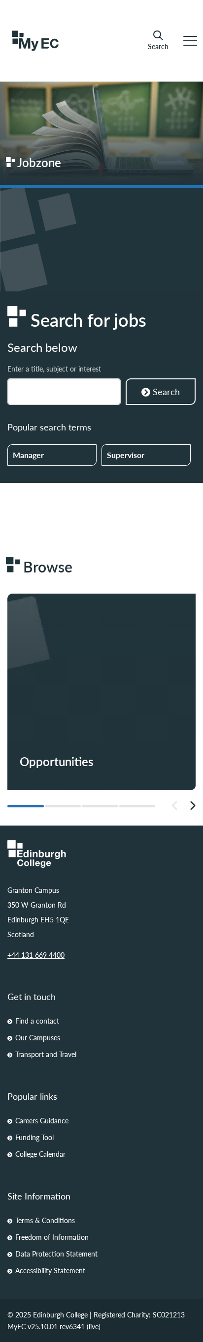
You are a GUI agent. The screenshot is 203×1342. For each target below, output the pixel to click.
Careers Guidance (41, 1120)
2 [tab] (63, 806)
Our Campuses (37, 1037)
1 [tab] (25, 806)
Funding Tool (34, 1137)
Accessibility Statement (50, 1270)
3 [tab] (100, 806)
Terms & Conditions (45, 1220)
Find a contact (37, 1021)
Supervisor (125, 454)
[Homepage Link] (101, 854)
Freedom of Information (52, 1237)
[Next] (192, 806)
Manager (28, 454)
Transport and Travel (45, 1054)
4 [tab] (137, 806)
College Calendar (40, 1154)
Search (158, 46)
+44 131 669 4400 (36, 955)
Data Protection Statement (56, 1253)
